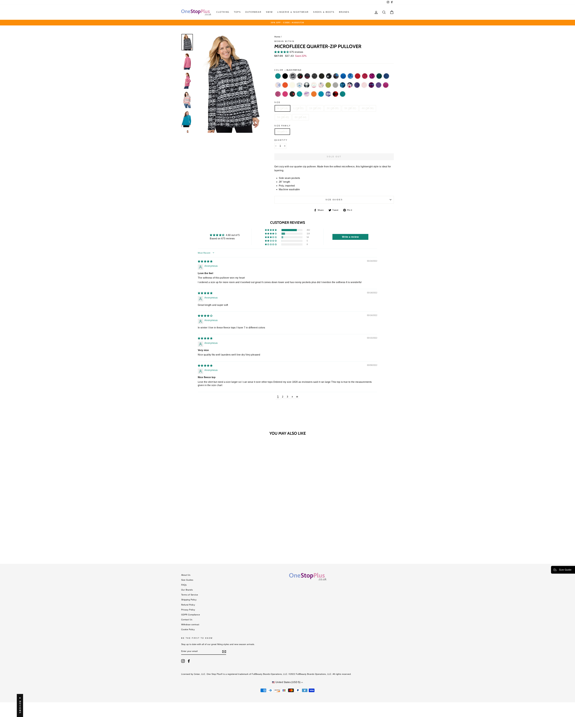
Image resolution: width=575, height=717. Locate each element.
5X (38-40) (283, 117)
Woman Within (284, 41)
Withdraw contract (190, 624)
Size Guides (334, 200)
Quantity (281, 140)
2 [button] (282, 396)
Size (277, 102)
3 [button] (287, 396)
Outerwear (253, 12)
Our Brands (187, 590)
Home (277, 37)
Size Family (282, 126)
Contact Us (186, 620)
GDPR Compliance (190, 615)
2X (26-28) (333, 108)
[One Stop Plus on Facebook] (189, 661)
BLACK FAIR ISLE (293, 76)
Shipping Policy (188, 600)
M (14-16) (282, 108)
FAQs (184, 585)
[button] (282, 52)
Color (287, 70)
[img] (205, 261)
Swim (269, 12)
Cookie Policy (188, 629)
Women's (282, 131)
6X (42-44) (301, 117)
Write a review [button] (350, 237)
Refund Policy (188, 605)
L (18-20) (298, 108)
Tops (237, 12)
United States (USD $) (288, 682)
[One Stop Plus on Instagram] (183, 661)
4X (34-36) (368, 108)
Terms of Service (189, 595)
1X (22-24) (315, 108)
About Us (185, 575)
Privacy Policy (188, 610)
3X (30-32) (350, 108)
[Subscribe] (224, 651)
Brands (344, 12)
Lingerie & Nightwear (293, 12)
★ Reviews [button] (20, 705)
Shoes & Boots (324, 12)
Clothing (222, 12)
